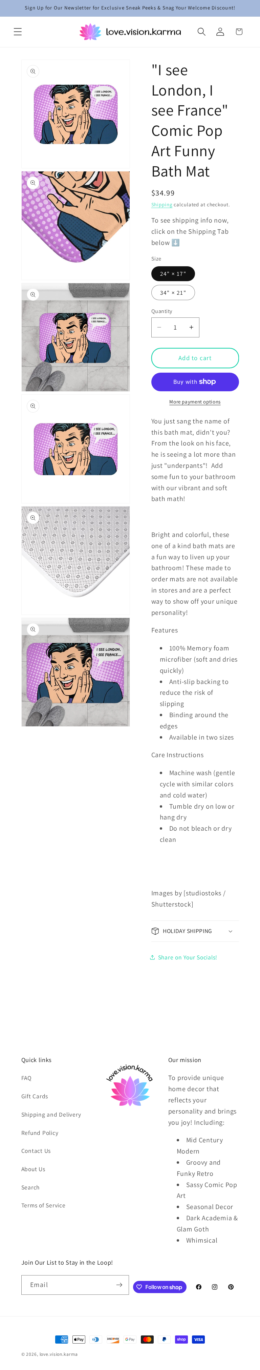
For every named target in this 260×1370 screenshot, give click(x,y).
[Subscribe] (119, 1285)
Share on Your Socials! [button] (188, 957)
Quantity (161, 311)
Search (30, 1187)
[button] (17, 31)
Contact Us (36, 1151)
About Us (33, 1169)
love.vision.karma (59, 1354)
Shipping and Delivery (51, 1114)
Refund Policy (40, 1133)
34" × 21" (173, 292)
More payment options (195, 401)
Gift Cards (34, 1096)
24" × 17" (173, 273)
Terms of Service (43, 1205)
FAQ (26, 1078)
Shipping (162, 204)
